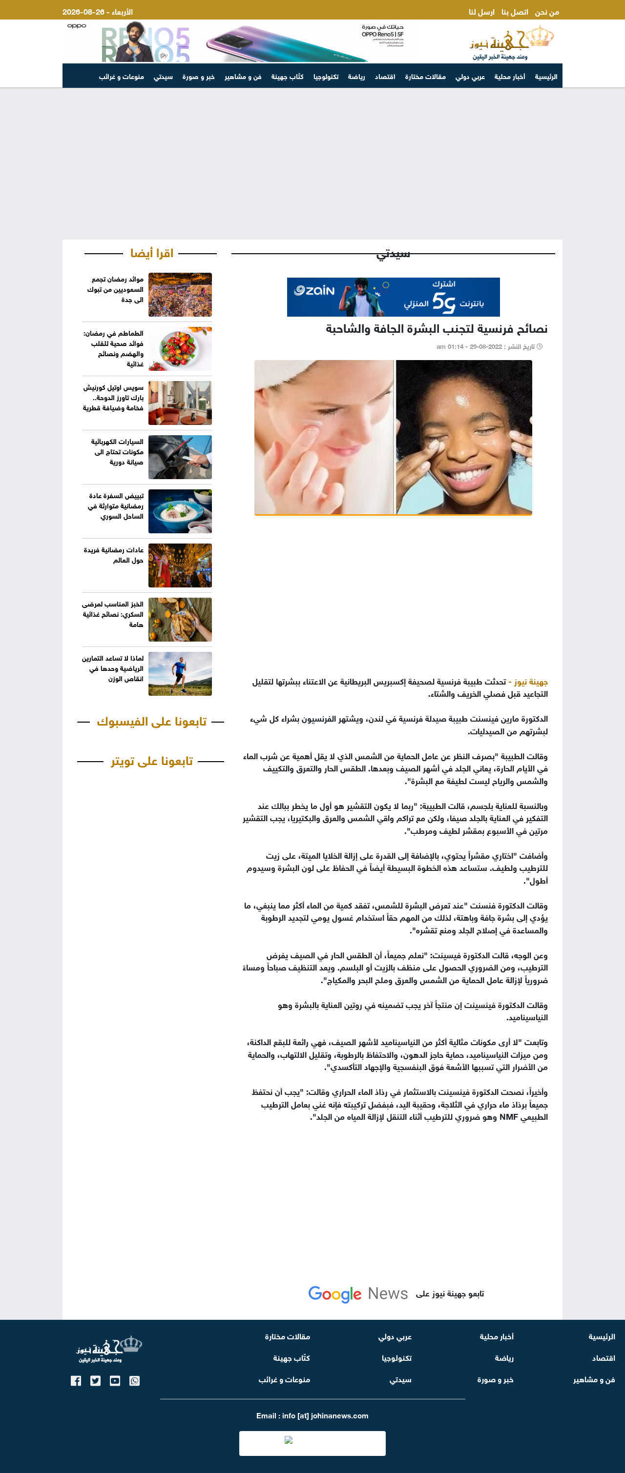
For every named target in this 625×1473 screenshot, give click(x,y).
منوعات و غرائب (121, 75)
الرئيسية (546, 75)
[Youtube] (115, 1379)
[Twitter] (95, 1379)
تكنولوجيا (325, 75)
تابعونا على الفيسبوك (152, 719)
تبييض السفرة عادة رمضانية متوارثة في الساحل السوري (116, 504)
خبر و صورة (199, 75)
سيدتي (163, 75)
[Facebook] (76, 1379)
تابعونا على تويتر (152, 758)
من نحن (547, 10)
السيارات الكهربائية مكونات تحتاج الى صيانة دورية (117, 450)
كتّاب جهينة (287, 75)
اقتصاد (385, 75)
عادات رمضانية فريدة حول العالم (114, 554)
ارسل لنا (482, 10)
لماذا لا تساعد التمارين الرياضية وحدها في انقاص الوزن (113, 667)
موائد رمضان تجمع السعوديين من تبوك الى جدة (115, 288)
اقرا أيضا (151, 251)
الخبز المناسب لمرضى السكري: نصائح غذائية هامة (113, 613)
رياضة (356, 75)
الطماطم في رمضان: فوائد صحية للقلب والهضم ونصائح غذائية (113, 347)
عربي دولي (470, 75)
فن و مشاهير (243, 75)
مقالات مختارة (425, 75)
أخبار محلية (510, 75)
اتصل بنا (514, 10)
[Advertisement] (312, 164)
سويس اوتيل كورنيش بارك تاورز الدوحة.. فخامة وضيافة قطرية (113, 396)
